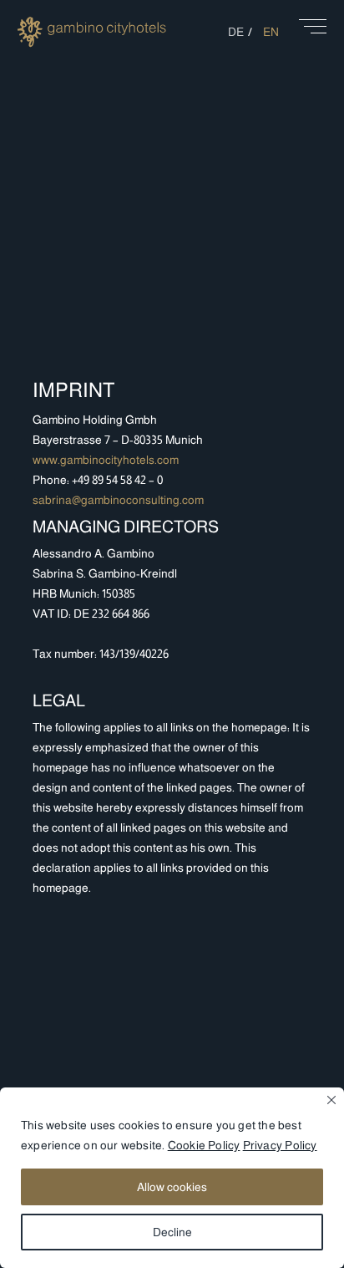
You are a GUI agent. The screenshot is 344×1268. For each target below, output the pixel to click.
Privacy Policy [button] (280, 1145)
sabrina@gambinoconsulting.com (118, 500)
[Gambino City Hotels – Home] (92, 47)
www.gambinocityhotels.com (106, 459)
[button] (312, 32)
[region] (172, 1177)
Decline (172, 1232)
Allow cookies (172, 1187)
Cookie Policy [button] (204, 1145)
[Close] (331, 1100)
